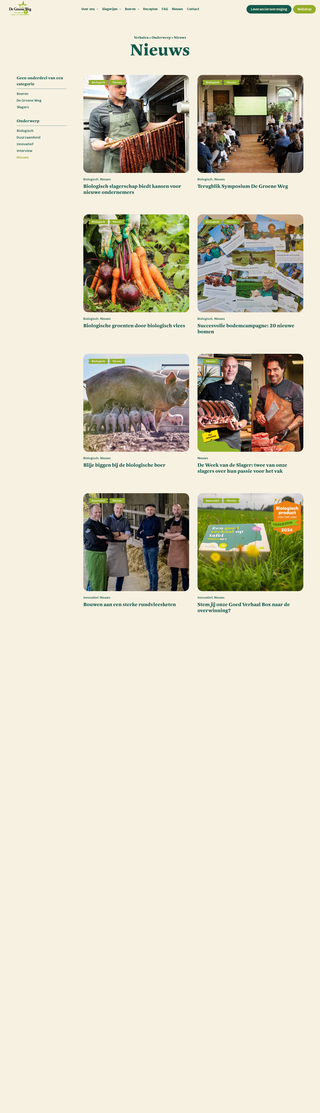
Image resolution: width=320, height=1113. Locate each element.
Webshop (305, 9)
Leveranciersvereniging (269, 9)
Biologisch (25, 131)
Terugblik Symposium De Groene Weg (243, 186)
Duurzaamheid (28, 137)
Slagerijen (110, 9)
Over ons (88, 9)
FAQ (165, 9)
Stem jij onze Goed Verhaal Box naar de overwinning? (244, 607)
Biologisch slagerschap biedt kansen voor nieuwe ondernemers (132, 189)
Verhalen (141, 37)
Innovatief (25, 144)
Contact (193, 9)
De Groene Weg (29, 100)
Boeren (130, 9)
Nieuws (177, 9)
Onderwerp (161, 37)
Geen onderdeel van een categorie (40, 80)
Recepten (150, 9)
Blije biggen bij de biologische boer (124, 465)
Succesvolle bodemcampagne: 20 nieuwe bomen (246, 329)
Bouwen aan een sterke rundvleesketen (129, 604)
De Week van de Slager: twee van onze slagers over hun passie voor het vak (242, 468)
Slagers (23, 107)
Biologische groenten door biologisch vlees (134, 326)
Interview (24, 151)
